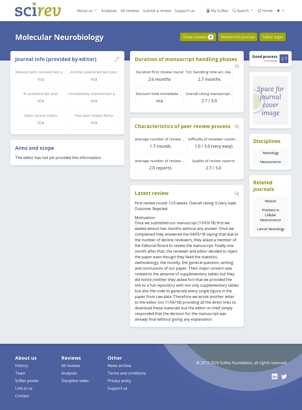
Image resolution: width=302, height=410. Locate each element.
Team (20, 373)
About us (85, 10)
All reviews (130, 10)
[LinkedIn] (274, 376)
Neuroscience (270, 162)
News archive (119, 365)
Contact (22, 395)
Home (267, 10)
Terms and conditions (127, 373)
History (21, 365)
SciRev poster (27, 380)
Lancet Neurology (270, 229)
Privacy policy (119, 380)
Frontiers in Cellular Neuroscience (270, 215)
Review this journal (238, 36)
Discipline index (75, 380)
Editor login (272, 36)
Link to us (24, 388)
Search (242, 10)
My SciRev (219, 10)
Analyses (109, 10)
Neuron (270, 201)
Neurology (271, 153)
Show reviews (197, 36)
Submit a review (157, 10)
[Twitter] (284, 376)
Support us (185, 10)
